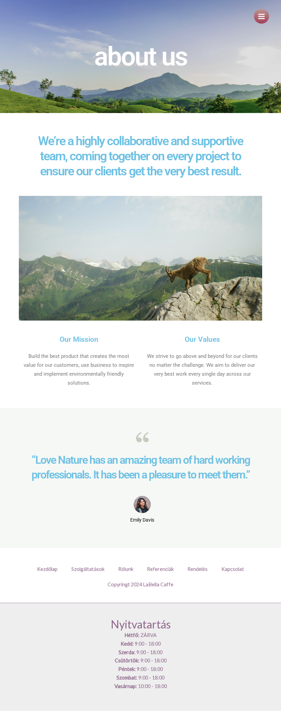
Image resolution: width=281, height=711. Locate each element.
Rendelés (197, 569)
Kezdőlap (47, 569)
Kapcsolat (232, 569)
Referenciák (160, 569)
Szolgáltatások (88, 569)
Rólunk (125, 569)
